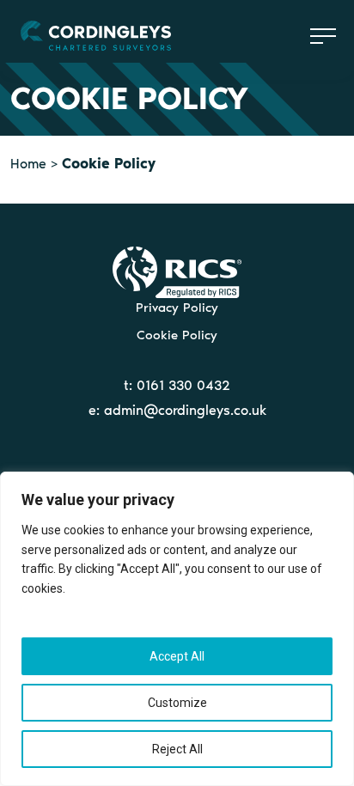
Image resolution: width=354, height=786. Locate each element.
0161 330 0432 (183, 385)
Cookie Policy (177, 335)
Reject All (177, 749)
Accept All (177, 656)
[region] (177, 629)
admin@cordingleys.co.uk (185, 410)
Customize (177, 703)
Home (28, 163)
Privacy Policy (177, 307)
